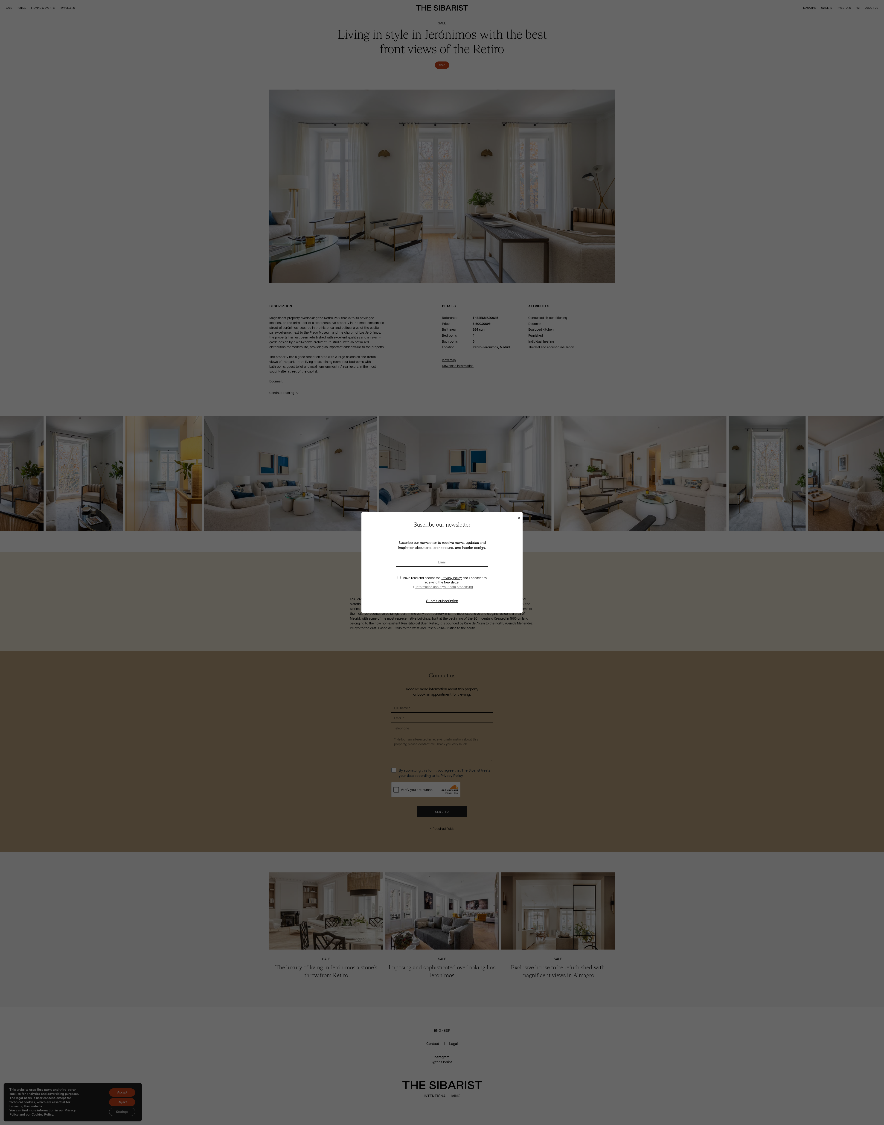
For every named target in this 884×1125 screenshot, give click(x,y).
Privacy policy (452, 578)
